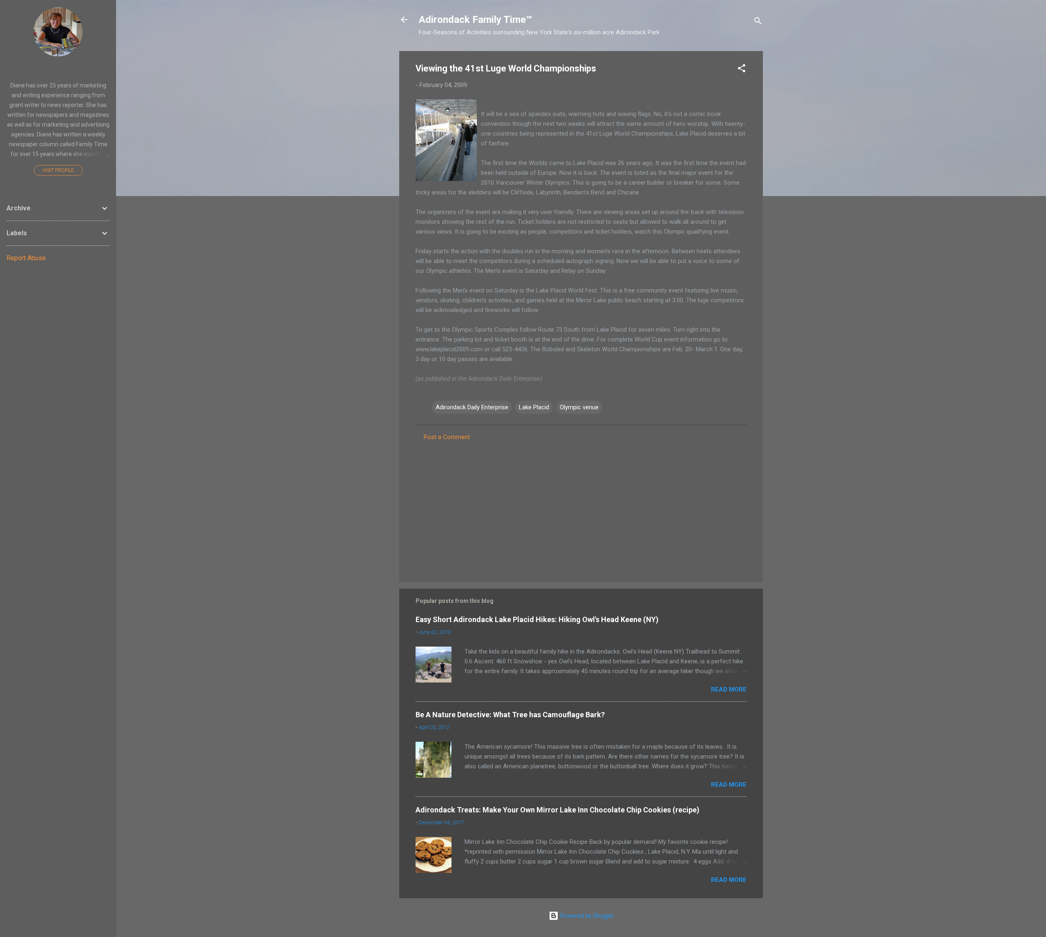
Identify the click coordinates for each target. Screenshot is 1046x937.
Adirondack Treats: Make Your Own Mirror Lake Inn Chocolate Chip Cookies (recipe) (558, 809)
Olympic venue (579, 407)
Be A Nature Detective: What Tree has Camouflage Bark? (510, 714)
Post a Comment (447, 437)
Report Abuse (26, 258)
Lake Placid (534, 407)
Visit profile (58, 170)
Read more (729, 689)
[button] (742, 69)
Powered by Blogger (586, 915)
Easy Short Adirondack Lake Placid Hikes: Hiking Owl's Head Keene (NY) (537, 619)
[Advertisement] (581, 506)
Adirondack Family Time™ (475, 19)
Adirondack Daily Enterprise (472, 407)
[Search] (758, 22)
